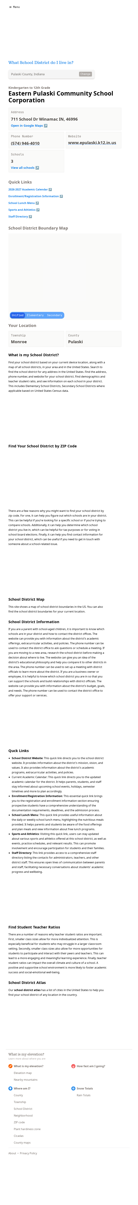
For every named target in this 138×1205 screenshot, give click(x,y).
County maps (22, 1142)
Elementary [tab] (35, 315)
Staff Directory (18, 216)
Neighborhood (23, 1115)
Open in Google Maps (27, 125)
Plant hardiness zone (27, 1129)
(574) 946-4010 (25, 143)
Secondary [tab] (54, 315)
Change (85, 74)
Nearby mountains (26, 1080)
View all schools (22, 168)
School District (23, 1109)
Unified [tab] (18, 315)
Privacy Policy (28, 1153)
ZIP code (19, 1122)
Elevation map (23, 1073)
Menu (16, 7)
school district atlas (27, 990)
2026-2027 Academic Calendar (28, 189)
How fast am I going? (91, 1066)
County (18, 1095)
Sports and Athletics (22, 210)
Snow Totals (85, 1088)
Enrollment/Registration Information (33, 196)
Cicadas (19, 1136)
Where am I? (22, 1088)
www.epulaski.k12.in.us (92, 142)
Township (20, 1102)
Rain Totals (84, 1095)
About (12, 1153)
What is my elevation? (28, 1066)
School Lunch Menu (21, 203)
